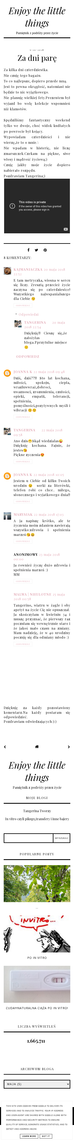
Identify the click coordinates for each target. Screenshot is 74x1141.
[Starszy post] (69, 747)
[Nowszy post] (5, 747)
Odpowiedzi (29, 314)
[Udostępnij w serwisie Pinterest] (45, 251)
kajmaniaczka (28, 269)
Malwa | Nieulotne (32, 594)
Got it (46, 1136)
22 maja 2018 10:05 (49, 474)
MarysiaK (23, 514)
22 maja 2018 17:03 (49, 514)
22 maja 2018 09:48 (49, 372)
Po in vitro (37, 958)
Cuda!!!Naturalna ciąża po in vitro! (37, 1008)
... (37, 907)
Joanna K (23, 372)
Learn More (29, 1136)
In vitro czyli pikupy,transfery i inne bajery (37, 819)
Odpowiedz (23, 305)
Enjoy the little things (37, 16)
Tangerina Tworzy (37, 811)
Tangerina (35, 322)
